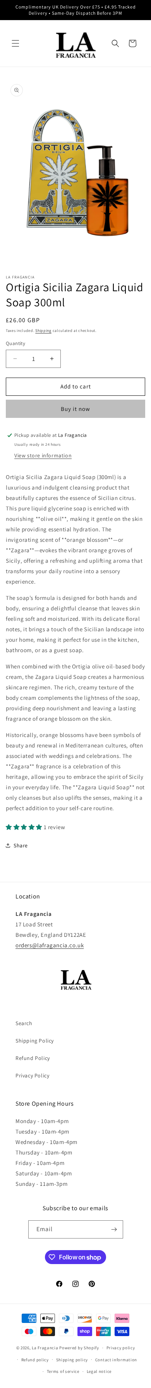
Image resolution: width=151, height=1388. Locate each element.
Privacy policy (120, 1347)
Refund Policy (32, 1058)
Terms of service (63, 1371)
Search (24, 1023)
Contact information (116, 1359)
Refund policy (35, 1359)
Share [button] (21, 845)
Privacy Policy (32, 1075)
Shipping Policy (34, 1040)
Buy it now (75, 408)
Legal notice (99, 1371)
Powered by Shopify (79, 1347)
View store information (43, 455)
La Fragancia (45, 1347)
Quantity (15, 343)
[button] (15, 43)
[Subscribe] (114, 1229)
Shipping (43, 330)
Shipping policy (72, 1359)
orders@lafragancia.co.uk (49, 945)
